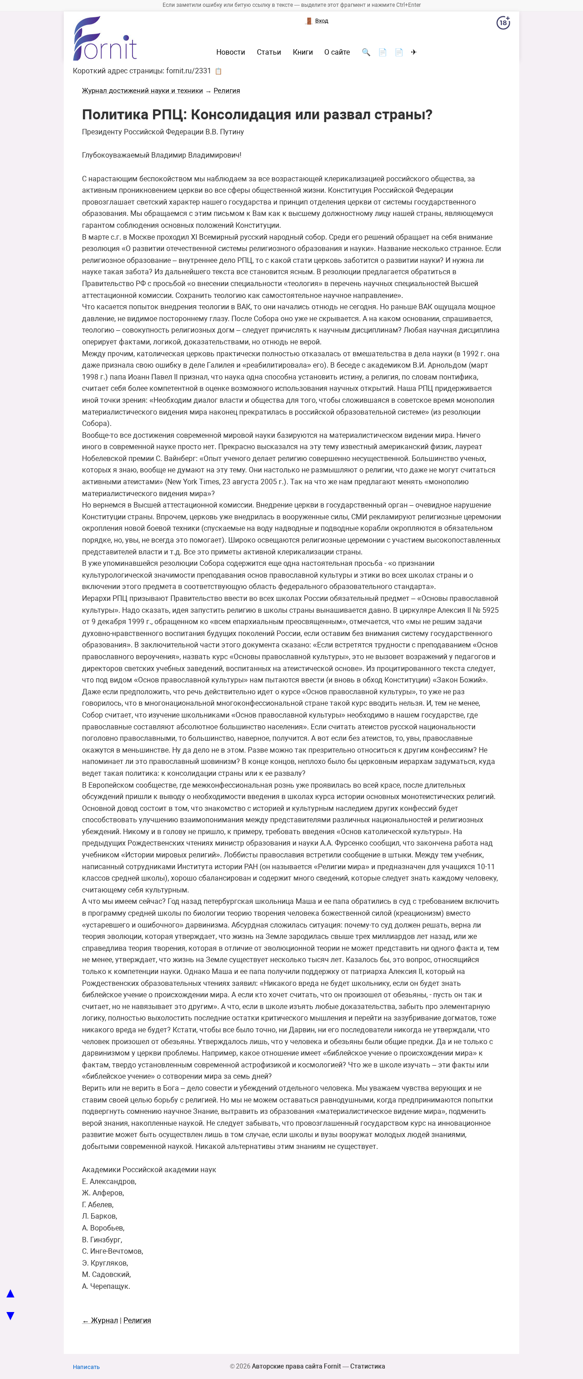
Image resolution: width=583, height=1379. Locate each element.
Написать (86, 1367)
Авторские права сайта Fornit (296, 1366)
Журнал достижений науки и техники (142, 91)
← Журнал (100, 1320)
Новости (230, 52)
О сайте (337, 52)
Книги (303, 52)
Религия (227, 91)
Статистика (367, 1366)
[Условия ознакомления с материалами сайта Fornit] (503, 24)
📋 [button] (218, 71)
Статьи (269, 52)
